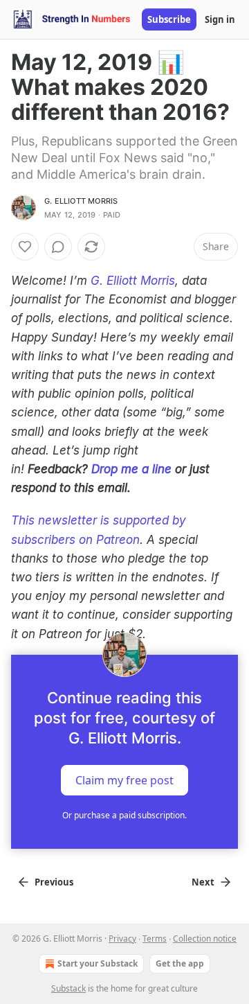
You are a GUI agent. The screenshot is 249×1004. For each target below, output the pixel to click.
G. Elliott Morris (81, 201)
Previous (54, 882)
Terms (154, 938)
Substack (68, 988)
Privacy (122, 938)
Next (203, 882)
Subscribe (169, 19)
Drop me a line (131, 469)
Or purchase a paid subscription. (124, 815)
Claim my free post (124, 779)
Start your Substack (97, 963)
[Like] (25, 247)
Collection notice (205, 938)
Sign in (220, 19)
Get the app (180, 963)
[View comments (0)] (58, 247)
